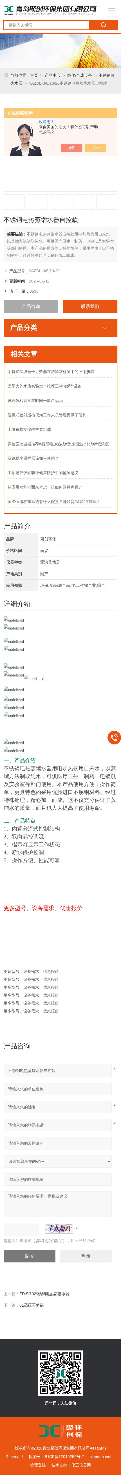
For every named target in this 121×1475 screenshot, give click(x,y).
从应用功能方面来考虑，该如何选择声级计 (45, 487)
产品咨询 (31, 306)
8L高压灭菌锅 (31, 1305)
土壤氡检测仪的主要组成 (29, 429)
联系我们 (90, 306)
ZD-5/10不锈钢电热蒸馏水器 (44, 1294)
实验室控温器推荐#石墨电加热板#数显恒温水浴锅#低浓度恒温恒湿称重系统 (60, 444)
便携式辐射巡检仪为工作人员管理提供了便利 (47, 415)
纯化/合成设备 (79, 75)
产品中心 (52, 75)
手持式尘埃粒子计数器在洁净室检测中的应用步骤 (51, 371)
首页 (34, 75)
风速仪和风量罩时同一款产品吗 (35, 400)
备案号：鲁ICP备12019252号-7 (56, 1456)
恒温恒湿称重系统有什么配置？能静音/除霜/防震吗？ (54, 501)
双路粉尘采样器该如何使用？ (33, 458)
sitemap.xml (100, 1456)
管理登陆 (38, 1465)
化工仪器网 (81, 1465)
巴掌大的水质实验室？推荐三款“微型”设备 (44, 386)
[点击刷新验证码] (59, 1229)
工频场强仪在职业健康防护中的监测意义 (43, 472)
